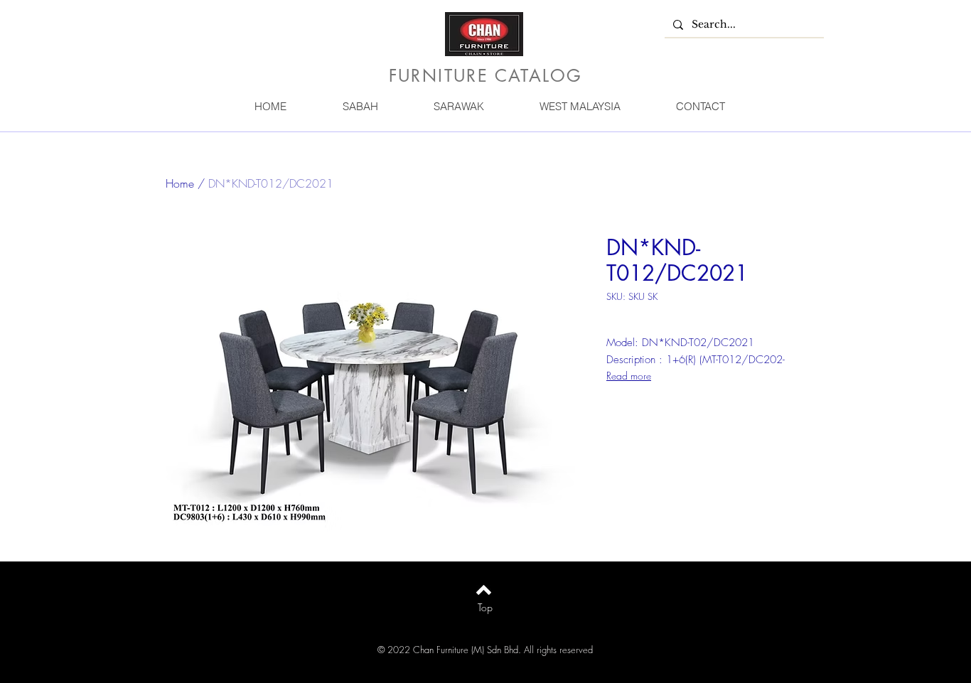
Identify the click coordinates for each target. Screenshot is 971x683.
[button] (359, 106)
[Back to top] (483, 590)
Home (180, 183)
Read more (628, 375)
